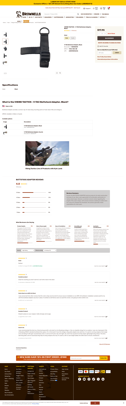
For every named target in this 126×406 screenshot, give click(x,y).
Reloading (7, 376)
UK (40, 399)
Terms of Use (53, 376)
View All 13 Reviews (104, 344)
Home (4, 22)
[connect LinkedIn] (103, 379)
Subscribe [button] (103, 358)
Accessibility (53, 371)
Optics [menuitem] (102, 17)
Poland (41, 389)
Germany (41, 382)
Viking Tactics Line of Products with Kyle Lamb (43, 169)
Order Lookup (31, 373)
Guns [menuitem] (24, 17)
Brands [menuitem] (96, 14)
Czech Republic (43, 375)
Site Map (52, 374)
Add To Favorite (103, 46)
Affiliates (18, 385)
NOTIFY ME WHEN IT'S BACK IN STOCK (109, 42)
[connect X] (98, 379)
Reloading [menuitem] (79, 17)
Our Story (18, 369)
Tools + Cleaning (9, 378)
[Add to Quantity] (105, 33)
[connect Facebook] (79, 379)
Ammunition (8, 374)
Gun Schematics (9, 395)
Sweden (41, 394)
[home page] (28, 14)
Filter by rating (39, 250)
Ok (95, 403)
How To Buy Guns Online (104, 56)
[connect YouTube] (84, 379)
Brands (7, 385)
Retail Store (19, 380)
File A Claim (31, 378)
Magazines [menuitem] (48, 17)
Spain (40, 392)
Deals (6, 388)
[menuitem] (19, 17)
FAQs (63, 371)
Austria (41, 373)
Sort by (19, 250)
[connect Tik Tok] (93, 379)
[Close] (123, 403)
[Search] (78, 14)
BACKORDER (109, 38)
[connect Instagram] (89, 379)
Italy (40, 385)
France (41, 380)
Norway (41, 387)
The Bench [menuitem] (105, 14)
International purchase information (107, 59)
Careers (18, 378)
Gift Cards (30, 387)
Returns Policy (32, 389)
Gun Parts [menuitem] (38, 17)
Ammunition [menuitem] (70, 17)
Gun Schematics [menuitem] (86, 14)
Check (117, 52)
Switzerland (42, 396)
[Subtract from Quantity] (98, 33)
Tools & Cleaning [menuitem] (92, 17)
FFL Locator (19, 382)
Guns (6, 369)
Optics (6, 381)
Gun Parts (7, 371)
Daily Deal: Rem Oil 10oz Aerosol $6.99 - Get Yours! (63, 8)
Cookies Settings (84, 403)
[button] (103, 8)
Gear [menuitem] (19, 21)
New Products (8, 392)
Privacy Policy (54, 369)
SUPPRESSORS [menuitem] (58, 17)
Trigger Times (20, 375)
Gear (8, 22)
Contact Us (31, 371)
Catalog (30, 384)
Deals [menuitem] (26, 21)
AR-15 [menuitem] (30, 17)
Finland (41, 378)
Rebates (7, 390)
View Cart (30, 376)
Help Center (65, 369)
